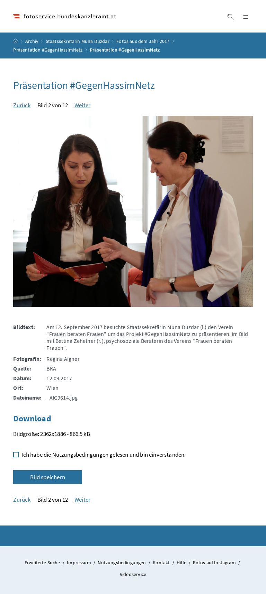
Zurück (21, 105)
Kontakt (162, 562)
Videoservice (133, 574)
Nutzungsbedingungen (80, 454)
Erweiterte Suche (43, 562)
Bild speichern (47, 477)
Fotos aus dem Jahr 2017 (142, 41)
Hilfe (182, 562)
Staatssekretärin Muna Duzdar (77, 41)
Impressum (79, 562)
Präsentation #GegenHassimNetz (47, 50)
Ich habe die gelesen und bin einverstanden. (103, 454)
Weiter (82, 105)
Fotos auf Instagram (215, 562)
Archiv (31, 41)
